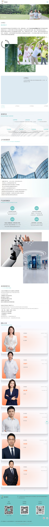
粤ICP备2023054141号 (24, 524)
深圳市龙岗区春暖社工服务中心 (21, 521)
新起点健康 (29, 521)
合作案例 (9, 503)
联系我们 (40, 503)
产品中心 (40, 501)
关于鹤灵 (24, 501)
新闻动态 (24, 503)
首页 (9, 501)
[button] (47, 125)
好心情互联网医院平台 (10, 521)
